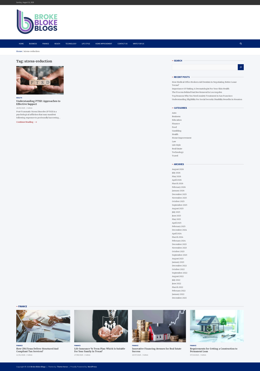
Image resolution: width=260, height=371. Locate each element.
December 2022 (179, 265)
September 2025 (179, 205)
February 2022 (179, 290)
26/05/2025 (20, 108)
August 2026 (178, 169)
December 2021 (179, 298)
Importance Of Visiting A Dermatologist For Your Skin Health (200, 88)
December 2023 (179, 244)
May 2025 (176, 219)
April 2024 (177, 233)
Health (57, 43)
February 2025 (179, 226)
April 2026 (177, 180)
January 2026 (178, 190)
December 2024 (179, 230)
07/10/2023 (194, 355)
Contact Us (123, 43)
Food (174, 127)
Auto (174, 113)
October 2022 (178, 269)
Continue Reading (25, 122)
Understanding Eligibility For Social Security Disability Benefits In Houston (207, 99)
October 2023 (178, 251)
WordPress (92, 366)
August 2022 (178, 276)
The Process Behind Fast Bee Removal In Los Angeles (197, 92)
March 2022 (177, 287)
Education (177, 120)
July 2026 (176, 173)
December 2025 (179, 194)
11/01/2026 (20, 355)
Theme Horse (62, 366)
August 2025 (178, 208)
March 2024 (177, 237)
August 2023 (177, 258)
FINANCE (22, 306)
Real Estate (177, 148)
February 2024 (179, 241)
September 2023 (179, 255)
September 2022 (179, 273)
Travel (175, 155)
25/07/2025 (136, 355)
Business (33, 43)
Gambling (176, 131)
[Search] (241, 67)
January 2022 (178, 294)
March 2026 (177, 183)
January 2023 (178, 262)
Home (21, 43)
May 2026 (176, 176)
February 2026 (179, 187)
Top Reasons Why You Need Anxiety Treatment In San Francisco (202, 96)
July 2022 (176, 280)
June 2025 (176, 215)
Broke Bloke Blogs (38, 366)
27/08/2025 (78, 355)
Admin (29, 108)
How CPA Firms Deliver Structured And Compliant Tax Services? (37, 350)
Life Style (86, 43)
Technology (71, 43)
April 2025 (176, 223)
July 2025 (176, 212)
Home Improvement (103, 43)
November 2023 (179, 248)
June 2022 (176, 283)
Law (174, 141)
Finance (45, 43)
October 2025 (178, 201)
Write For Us (138, 43)
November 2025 (179, 198)
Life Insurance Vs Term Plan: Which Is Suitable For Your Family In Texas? (99, 350)
